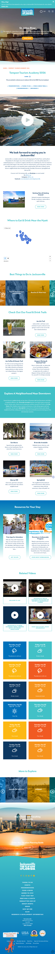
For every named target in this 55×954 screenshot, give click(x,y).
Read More (40, 206)
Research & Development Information (27, 914)
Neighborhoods (22, 88)
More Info (4, 6)
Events (27, 885)
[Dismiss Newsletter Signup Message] (18, 933)
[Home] (27, 12)
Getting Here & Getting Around (41, 194)
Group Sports (27, 904)
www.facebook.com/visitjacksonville (30, 179)
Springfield (41, 480)
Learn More (27, 38)
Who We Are (27, 909)
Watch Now (29, 941)
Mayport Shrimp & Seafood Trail (40, 362)
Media (27, 906)
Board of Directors (20, 943)
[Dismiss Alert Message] (53, 1)
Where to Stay (27, 893)
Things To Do (26, 86)
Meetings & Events (27, 898)
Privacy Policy (36, 943)
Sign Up (27, 823)
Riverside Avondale (41, 443)
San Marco (14, 443)
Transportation (14, 86)
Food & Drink (27, 890)
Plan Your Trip (27, 895)
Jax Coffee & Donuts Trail (14, 361)
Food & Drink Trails (40, 86)
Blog (27, 912)
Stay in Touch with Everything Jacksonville (10, 935)
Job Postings (28, 943)
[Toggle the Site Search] (49, 11)
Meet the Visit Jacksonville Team (41, 941)
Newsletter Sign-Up (27, 901)
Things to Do (27, 882)
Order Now (27, 847)
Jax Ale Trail (40, 321)
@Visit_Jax (28, 175)
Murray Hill (14, 480)
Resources (34, 88)
